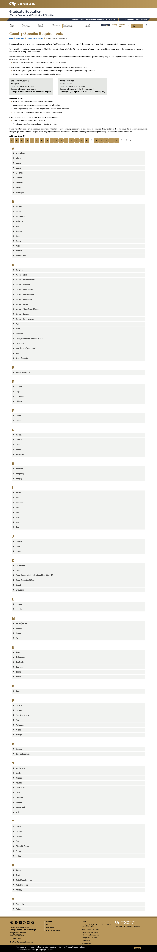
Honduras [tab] (19, 469)
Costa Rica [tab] (20, 343)
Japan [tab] (18, 546)
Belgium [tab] (19, 231)
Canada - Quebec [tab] (22, 314)
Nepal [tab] (18, 652)
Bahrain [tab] (18, 212)
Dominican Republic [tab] (23, 372)
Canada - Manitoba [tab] (23, 285)
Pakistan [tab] (19, 705)
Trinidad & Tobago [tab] (22, 846)
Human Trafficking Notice (90, 932)
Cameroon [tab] (19, 270)
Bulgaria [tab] (19, 251)
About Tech (12, 26)
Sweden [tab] (19, 802)
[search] (146, 27)
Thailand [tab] (19, 836)
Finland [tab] (18, 416)
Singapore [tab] (19, 778)
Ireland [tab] (18, 517)
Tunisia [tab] (18, 851)
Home (11, 38)
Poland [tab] (18, 730)
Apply (105, 25)
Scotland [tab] (19, 773)
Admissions (56, 25)
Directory (49, 925)
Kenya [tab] (18, 570)
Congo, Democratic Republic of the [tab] (29, 339)
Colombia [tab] (19, 334)
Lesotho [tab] (19, 609)
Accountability (86, 943)
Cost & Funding (40, 26)
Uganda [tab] (18, 870)
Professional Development (68, 26)
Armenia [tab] (19, 178)
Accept (137, 948)
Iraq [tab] (17, 512)
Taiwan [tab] (18, 826)
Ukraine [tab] (18, 875)
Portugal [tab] (19, 735)
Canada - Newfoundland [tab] (25, 294)
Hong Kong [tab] (20, 474)
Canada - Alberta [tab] (22, 275)
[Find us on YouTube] (32, 923)
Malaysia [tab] (19, 628)
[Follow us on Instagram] (24, 923)
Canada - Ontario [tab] (22, 304)
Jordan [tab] (18, 551)
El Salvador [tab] (20, 396)
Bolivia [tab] (18, 241)
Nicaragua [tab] (19, 667)
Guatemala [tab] (20, 454)
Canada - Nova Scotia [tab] (24, 299)
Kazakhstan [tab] (20, 565)
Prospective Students (95, 19)
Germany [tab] (19, 440)
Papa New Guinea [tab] (22, 715)
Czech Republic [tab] (22, 358)
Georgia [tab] (18, 435)
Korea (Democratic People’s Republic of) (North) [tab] (34, 575)
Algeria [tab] (18, 163)
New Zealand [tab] (20, 662)
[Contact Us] (11, 923)
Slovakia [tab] (19, 783)
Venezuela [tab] (20, 904)
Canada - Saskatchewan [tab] (25, 319)
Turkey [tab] (18, 856)
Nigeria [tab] (18, 672)
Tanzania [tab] (19, 831)
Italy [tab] (17, 527)
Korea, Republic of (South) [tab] (26, 580)
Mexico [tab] (18, 633)
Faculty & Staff (142, 19)
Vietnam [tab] (19, 909)
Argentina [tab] (19, 173)
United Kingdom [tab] (22, 885)
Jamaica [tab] (19, 541)
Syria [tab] (17, 812)
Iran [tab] (17, 507)
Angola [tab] (18, 168)
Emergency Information (53, 930)
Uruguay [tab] (19, 890)
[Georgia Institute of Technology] (22, 3)
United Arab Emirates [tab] (24, 880)
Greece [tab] (18, 450)
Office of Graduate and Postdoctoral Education (32, 15)
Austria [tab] (18, 188)
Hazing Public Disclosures (90, 937)
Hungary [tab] (19, 478)
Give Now (134, 26)
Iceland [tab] (18, 493)
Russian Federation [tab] (23, 754)
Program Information (26, 26)
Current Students (127, 19)
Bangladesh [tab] (20, 216)
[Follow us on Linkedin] (28, 923)
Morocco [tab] (19, 638)
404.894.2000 (16, 939)
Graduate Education (25, 11)
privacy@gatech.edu (44, 950)
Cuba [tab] (17, 353)
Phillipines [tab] (20, 725)
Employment (50, 927)
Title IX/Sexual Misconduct (90, 935)
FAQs (114, 25)
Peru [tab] (17, 720)
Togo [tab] (17, 841)
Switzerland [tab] (20, 807)
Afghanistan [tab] (20, 153)
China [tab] (18, 329)
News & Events (87, 26)
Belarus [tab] (18, 226)
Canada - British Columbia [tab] (25, 280)
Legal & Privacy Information (90, 929)
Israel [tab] (18, 522)
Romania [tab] (19, 749)
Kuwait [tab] (18, 585)
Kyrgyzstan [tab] (20, 590)
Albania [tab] (18, 158)
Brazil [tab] (18, 246)
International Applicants (35, 38)
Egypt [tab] (18, 392)
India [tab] (17, 498)
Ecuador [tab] (19, 387)
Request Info (122, 25)
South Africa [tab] (20, 788)
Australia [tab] (19, 183)
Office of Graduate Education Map (23, 942)
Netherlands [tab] (20, 657)
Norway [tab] (18, 677)
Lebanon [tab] (19, 604)
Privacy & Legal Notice (75, 947)
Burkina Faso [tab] (21, 256)
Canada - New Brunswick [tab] (25, 290)
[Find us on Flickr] (20, 923)
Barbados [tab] (19, 221)
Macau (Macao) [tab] (21, 623)
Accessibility (86, 940)
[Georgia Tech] (125, 922)
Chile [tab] (17, 324)
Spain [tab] (18, 793)
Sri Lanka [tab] (19, 797)
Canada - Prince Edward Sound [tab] (27, 309)
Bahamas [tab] (19, 207)
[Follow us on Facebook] (16, 923)
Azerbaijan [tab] (20, 192)
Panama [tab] (19, 710)
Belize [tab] (18, 236)
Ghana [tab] (18, 445)
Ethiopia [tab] (19, 401)
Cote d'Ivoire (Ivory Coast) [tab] (26, 348)
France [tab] (18, 421)
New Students (111, 19)
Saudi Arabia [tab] (20, 768)
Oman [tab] (18, 691)
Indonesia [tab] (19, 502)
